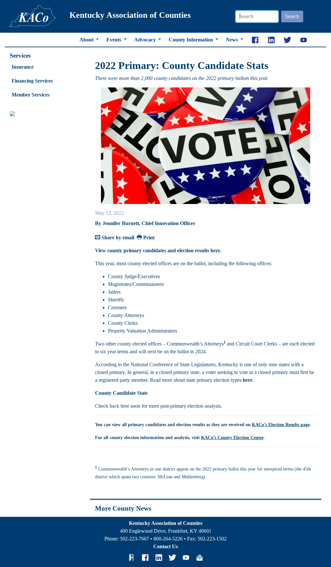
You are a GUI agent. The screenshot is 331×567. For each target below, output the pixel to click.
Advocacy (145, 39)
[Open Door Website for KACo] (131, 557)
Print (148, 237)
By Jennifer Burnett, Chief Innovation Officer (145, 223)
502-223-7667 (134, 538)
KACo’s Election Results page (281, 424)
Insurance (23, 67)
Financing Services (32, 81)
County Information (191, 39)
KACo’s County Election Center (232, 437)
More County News (123, 508)
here (247, 380)
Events (114, 39)
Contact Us (165, 546)
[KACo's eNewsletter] (199, 557)
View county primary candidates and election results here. (158, 250)
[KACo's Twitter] (172, 557)
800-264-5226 (168, 538)
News (232, 39)
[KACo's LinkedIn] (159, 557)
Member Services (30, 94)
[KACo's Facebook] (145, 557)
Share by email (117, 237)
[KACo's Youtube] (186, 557)
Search (292, 16)
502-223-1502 (212, 538)
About (87, 39)
